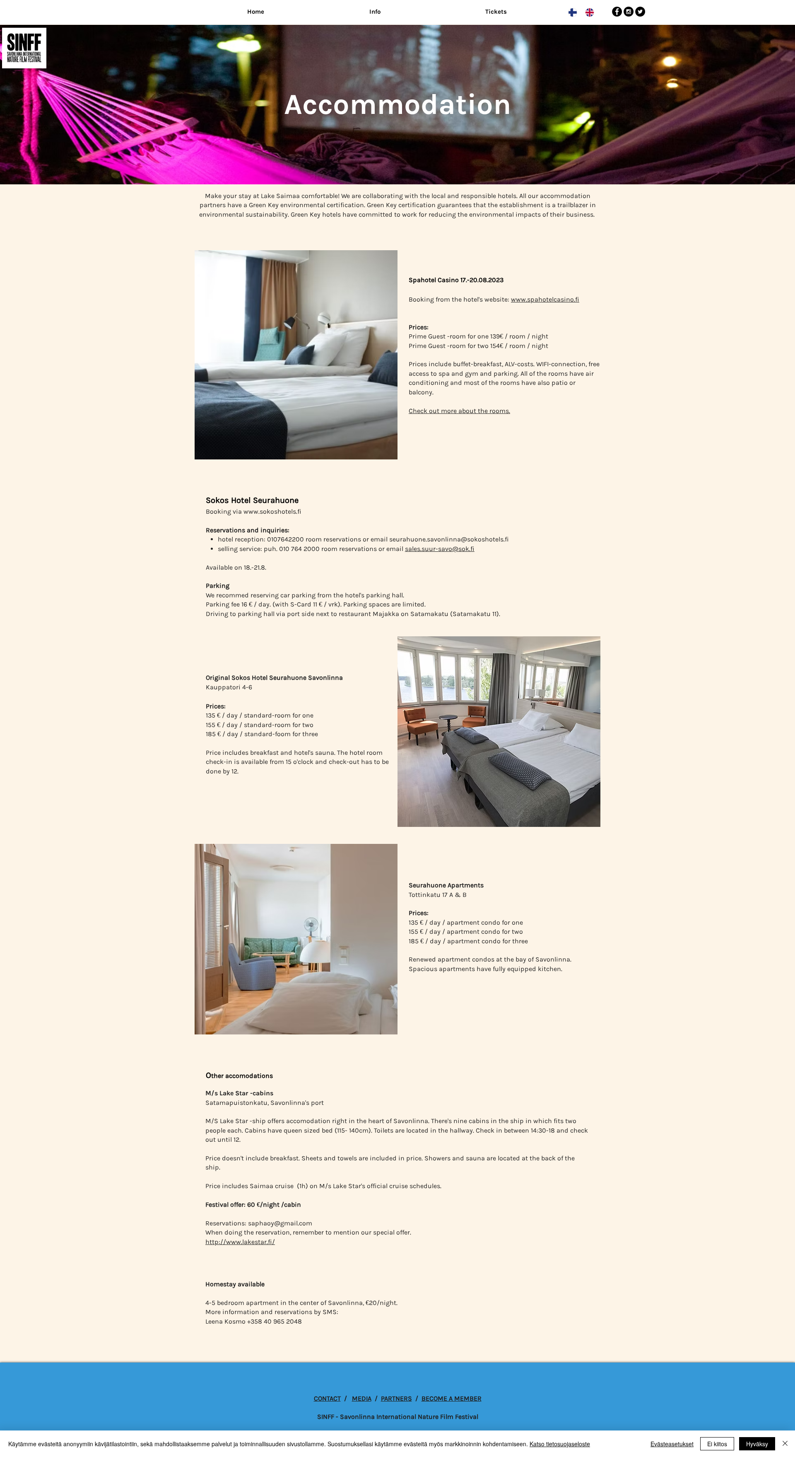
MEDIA (361, 1398)
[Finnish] (570, 12)
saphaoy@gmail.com (280, 1223)
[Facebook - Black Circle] (617, 12)
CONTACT (327, 1398)
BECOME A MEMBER (452, 1398)
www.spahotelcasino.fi (545, 299)
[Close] (785, 1443)
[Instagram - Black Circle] (629, 12)
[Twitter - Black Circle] (640, 12)
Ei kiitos (717, 1444)
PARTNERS (396, 1398)
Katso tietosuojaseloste (560, 1444)
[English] (587, 12)
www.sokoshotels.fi (272, 511)
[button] (375, 12)
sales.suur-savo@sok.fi (440, 549)
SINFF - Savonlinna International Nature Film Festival (397, 1417)
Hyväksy (757, 1444)
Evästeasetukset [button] (672, 1444)
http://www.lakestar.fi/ (240, 1242)
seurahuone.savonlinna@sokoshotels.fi (449, 539)
